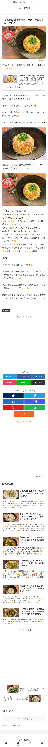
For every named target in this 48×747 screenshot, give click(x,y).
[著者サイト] (13, 395)
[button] (43, 407)
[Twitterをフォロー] (34, 395)
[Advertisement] (24, 343)
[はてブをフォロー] (13, 401)
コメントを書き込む (24, 719)
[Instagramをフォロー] (34, 401)
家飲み (7, 311)
